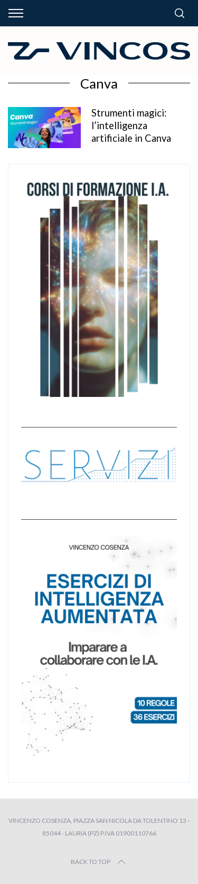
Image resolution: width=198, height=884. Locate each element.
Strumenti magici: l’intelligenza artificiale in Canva (131, 125)
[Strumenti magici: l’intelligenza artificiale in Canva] (44, 127)
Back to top (90, 862)
